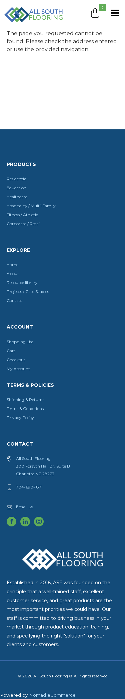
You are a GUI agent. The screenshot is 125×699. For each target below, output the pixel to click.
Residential (17, 178)
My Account (18, 368)
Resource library (22, 282)
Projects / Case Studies (28, 291)
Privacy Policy (20, 417)
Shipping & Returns (25, 399)
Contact (14, 300)
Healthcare (17, 196)
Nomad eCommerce (52, 695)
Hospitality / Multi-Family (31, 205)
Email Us (24, 506)
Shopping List (20, 341)
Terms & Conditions (25, 408)
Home (12, 264)
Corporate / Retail (24, 223)
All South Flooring (27, 25)
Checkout (16, 359)
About (13, 273)
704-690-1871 (29, 487)
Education (16, 187)
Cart (11, 350)
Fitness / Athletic (22, 214)
